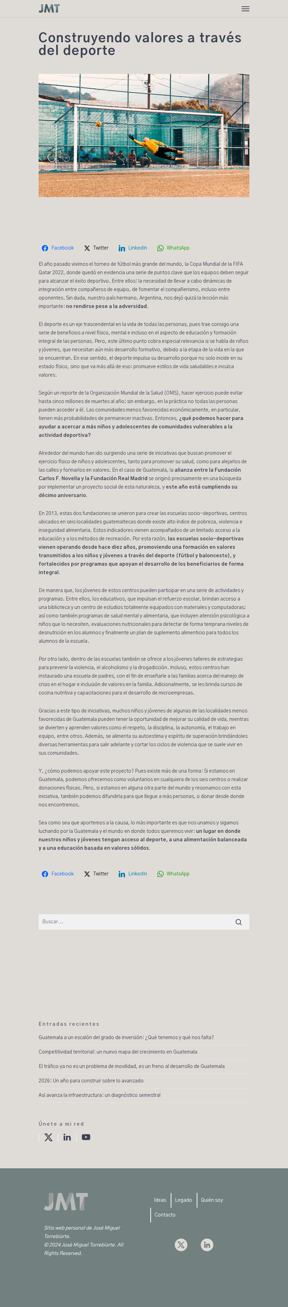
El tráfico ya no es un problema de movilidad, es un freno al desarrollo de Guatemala (132, 1066)
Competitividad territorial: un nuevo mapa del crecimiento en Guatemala (118, 1052)
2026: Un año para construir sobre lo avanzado (91, 1081)
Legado (183, 1200)
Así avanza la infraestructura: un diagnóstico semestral (100, 1095)
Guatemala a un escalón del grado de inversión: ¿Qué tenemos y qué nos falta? (126, 1037)
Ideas (160, 1200)
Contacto (165, 1215)
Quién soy (212, 1200)
